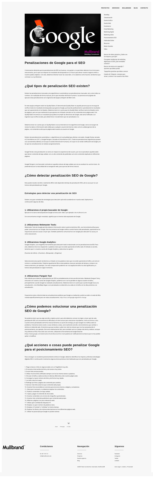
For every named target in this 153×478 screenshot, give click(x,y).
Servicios (79, 453)
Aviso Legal (118, 466)
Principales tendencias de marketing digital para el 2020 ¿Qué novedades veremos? (114, 61)
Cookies (124, 466)
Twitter (116, 458)
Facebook (117, 453)
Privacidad (130, 466)
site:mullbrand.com (80, 212)
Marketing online (109, 35)
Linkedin (117, 460)
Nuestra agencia (81, 458)
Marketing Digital (109, 32)
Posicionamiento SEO (110, 37)
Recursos (106, 43)
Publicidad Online (109, 40)
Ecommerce (107, 26)
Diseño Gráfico (108, 20)
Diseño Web (107, 23)
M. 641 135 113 (44, 453)
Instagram (117, 456)
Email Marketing (108, 29)
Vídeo (105, 49)
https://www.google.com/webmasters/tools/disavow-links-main (45, 334)
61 (68, 426)
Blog (78, 460)
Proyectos (79, 456)
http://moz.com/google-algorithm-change (73, 297)
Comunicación (108, 17)
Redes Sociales (108, 46)
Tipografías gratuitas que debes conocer (116, 71)
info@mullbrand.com (45, 456)
